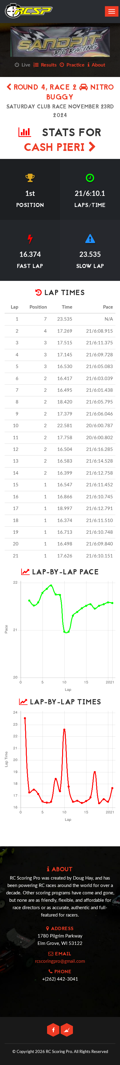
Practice (74, 65)
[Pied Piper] (67, 1030)
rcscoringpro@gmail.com (60, 961)
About (97, 65)
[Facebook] (54, 1030)
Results (47, 65)
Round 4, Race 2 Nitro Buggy (62, 92)
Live (24, 65)
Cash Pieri (56, 148)
